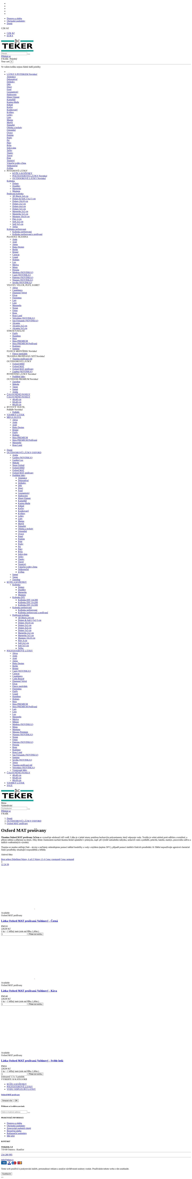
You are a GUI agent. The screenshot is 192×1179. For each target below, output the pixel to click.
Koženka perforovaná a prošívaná (27, 234)
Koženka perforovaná (16, 229)
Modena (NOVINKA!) (22, 272)
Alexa (15, 287)
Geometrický (12, 92)
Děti (9, 84)
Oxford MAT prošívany (22, 369)
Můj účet (11, 1136)
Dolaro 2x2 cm (19, 204)
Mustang (16, 191)
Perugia (15, 270)
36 (8, 864)
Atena (15, 244)
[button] (17, 171)
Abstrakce (11, 77)
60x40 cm (16, 402)
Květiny (10, 112)
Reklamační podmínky (17, 1133)
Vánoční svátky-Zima (16, 163)
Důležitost (16, 859)
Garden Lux (17, 460)
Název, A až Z (27, 859)
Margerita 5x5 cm (20, 214)
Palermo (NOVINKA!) (22, 277)
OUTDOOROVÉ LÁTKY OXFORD (24, 452)
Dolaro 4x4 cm (19, 206)
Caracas (15, 254)
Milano (15, 722)
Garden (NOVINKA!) (22, 371)
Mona (15, 267)
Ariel (14, 242)
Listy (9, 117)
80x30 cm (16, 404)
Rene (14, 313)
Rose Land (17, 315)
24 (5, 864)
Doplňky (16, 186)
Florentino (17, 298)
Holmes (15, 259)
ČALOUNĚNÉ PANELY (18, 397)
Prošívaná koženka (15, 193)
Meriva (15, 265)
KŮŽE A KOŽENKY (22, 173)
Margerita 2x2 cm (20, 211)
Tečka (15, 226)
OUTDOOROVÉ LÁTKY (29, 178)
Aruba (15, 392)
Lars (14, 300)
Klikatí (10, 104)
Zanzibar (16, 381)
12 (2, 864)
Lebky (10, 115)
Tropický (11, 160)
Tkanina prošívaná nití (22, 359)
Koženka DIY (18, 597)
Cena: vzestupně (53, 859)
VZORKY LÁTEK (15, 783)
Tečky (9, 150)
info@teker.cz (7, 1160)
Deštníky (11, 82)
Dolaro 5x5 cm (19, 209)
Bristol (15, 252)
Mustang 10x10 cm (21, 216)
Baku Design (18, 247)
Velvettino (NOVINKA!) (23, 318)
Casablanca (17, 290)
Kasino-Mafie (13, 102)
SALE (10, 785)
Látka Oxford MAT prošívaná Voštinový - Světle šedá (32, 1060)
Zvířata (10, 168)
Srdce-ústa (11, 148)
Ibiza (14, 338)
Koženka (11, 181)
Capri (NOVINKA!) (21, 275)
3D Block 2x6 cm (20, 196)
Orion (15, 310)
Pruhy (9, 138)
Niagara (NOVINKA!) (22, 280)
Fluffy (15, 333)
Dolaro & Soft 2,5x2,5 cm (24, 198)
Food (9, 89)
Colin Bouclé (18, 678)
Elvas (14, 295)
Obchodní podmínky (16, 21)
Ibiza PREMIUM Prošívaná (24, 343)
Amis (14, 239)
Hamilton (16, 336)
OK (16, 1101)
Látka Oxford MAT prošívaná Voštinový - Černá (29, 920)
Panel (20, 536)
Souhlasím (6, 1174)
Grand (15, 257)
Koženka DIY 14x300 (28, 600)
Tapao (15, 387)
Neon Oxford (18, 465)
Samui (15, 389)
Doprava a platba (14, 18)
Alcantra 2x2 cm (19, 326)
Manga (10, 120)
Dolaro (15, 183)
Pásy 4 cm (17, 219)
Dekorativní (12, 79)
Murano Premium (20, 732)
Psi (8, 140)
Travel (9, 155)
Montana (16, 729)
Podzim (10, 135)
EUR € (10, 35)
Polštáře (15, 412)
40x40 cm (16, 399)
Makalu (15, 384)
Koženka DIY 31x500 (28, 605)
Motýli (10, 122)
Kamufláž (11, 99)
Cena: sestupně (67, 859)
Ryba (9, 145)
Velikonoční (12, 165)
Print (9, 158)
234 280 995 (6, 1154)
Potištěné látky (18, 376)
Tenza (15, 762)
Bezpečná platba (14, 1131)
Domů (9, 23)
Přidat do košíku (35, 934)
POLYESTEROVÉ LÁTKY (29, 176)
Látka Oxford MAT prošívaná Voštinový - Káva (29, 990)
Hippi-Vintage (13, 97)
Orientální (11, 130)
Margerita (16, 188)
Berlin (15, 249)
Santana (15, 348)
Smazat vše (7, 1101)
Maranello (16, 305)
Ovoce (10, 132)
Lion (14, 303)
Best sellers (6, 859)
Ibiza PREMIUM (20, 341)
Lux (14, 262)
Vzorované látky (19, 770)
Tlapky (10, 153)
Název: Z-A (40, 859)
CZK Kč (11, 33)
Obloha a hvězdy (14, 127)
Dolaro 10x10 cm (20, 201)
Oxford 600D (18, 364)
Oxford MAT (18, 366)
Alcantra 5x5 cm (19, 328)
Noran (15, 308)
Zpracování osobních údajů (19, 1128)
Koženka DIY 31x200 (28, 602)
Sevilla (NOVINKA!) (22, 282)
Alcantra (16, 323)
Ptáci (9, 143)
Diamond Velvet (19, 293)
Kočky (10, 107)
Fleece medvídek (19, 353)
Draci (9, 87)
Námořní (11, 125)
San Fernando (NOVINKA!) (25, 320)
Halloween (11, 94)
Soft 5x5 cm (17, 224)
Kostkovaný (12, 110)
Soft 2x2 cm (17, 221)
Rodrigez (16, 346)
